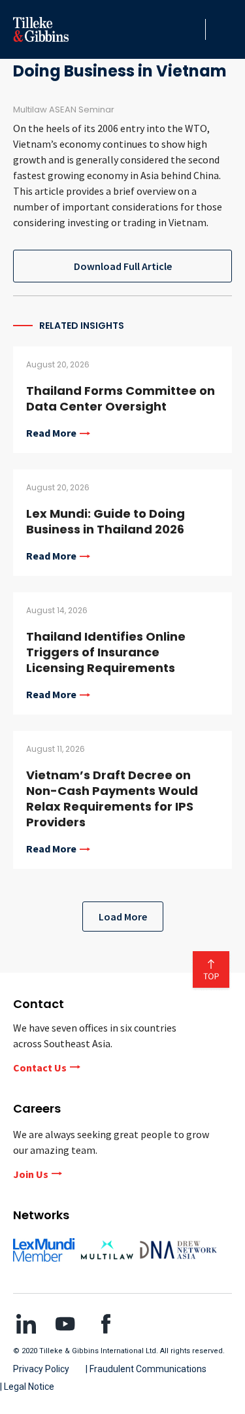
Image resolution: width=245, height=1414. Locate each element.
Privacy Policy (41, 1369)
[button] (192, 29)
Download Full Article (123, 266)
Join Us (30, 1174)
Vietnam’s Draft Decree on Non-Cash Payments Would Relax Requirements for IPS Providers (112, 798)
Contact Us (40, 1067)
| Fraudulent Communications (146, 1369)
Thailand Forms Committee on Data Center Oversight (120, 398)
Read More (51, 433)
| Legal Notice (27, 1386)
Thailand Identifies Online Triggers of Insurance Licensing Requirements (106, 652)
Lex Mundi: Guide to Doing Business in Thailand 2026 (105, 521)
